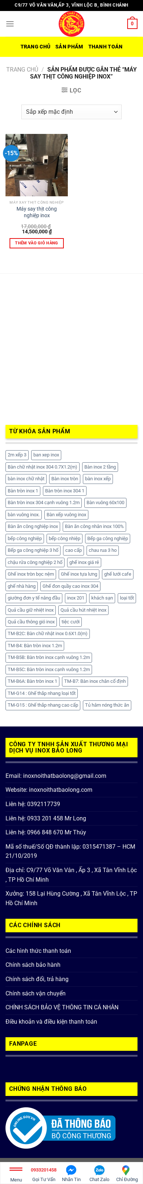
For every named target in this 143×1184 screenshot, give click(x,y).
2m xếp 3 (17, 455)
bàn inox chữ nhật (26, 478)
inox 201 (75, 598)
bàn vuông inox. (24, 514)
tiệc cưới (71, 621)
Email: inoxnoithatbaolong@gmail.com (56, 775)
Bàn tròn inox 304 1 (64, 490)
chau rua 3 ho (103, 550)
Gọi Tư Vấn (43, 1174)
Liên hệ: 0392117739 (33, 804)
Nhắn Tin (71, 1179)
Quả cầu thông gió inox (31, 621)
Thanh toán (105, 47)
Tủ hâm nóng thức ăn (107, 705)
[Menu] (10, 24)
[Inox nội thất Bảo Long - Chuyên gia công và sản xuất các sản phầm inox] (71, 24)
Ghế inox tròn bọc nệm (31, 574)
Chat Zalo (99, 1179)
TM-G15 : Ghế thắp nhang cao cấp (43, 705)
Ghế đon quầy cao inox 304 (70, 586)
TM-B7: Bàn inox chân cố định (95, 681)
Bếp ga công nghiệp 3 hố (33, 550)
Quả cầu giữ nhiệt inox (31, 610)
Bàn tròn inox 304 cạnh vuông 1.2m (44, 502)
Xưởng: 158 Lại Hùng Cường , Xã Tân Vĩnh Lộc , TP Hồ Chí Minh (71, 898)
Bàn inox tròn (64, 478)
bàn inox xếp (98, 478)
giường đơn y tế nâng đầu (34, 598)
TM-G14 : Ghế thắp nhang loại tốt (42, 693)
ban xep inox (46, 455)
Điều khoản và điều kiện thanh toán (51, 1021)
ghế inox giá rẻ (84, 562)
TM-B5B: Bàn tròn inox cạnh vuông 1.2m (49, 657)
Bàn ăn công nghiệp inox (33, 526)
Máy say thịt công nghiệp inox (36, 212)
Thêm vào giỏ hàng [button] (36, 243)
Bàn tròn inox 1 (23, 490)
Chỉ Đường (127, 1179)
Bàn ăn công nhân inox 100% (94, 526)
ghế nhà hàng (22, 586)
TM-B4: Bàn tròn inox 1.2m (35, 645)
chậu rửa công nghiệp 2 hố (35, 562)
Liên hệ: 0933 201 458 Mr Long (46, 818)
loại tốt (127, 598)
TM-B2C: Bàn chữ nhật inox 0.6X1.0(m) (48, 633)
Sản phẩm (69, 47)
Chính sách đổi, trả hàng (37, 979)
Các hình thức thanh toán (38, 950)
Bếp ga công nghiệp (107, 538)
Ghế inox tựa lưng (79, 574)
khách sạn (102, 598)
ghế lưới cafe (117, 574)
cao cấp (73, 550)
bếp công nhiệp (64, 538)
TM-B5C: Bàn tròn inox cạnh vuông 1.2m (49, 669)
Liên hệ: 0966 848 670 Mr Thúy (46, 832)
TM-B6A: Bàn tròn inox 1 (32, 681)
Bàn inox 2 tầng (100, 467)
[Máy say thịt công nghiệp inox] (37, 165)
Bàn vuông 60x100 (105, 502)
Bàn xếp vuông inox (66, 514)
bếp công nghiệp (25, 538)
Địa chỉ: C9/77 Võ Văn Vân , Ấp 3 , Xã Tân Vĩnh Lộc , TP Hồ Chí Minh (71, 875)
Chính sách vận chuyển (36, 993)
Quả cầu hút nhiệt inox (83, 610)
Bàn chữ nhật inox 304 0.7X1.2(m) (42, 467)
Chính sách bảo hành (33, 964)
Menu (16, 1180)
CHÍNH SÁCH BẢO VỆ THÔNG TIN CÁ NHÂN (62, 1007)
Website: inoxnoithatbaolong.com (49, 789)
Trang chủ (36, 47)
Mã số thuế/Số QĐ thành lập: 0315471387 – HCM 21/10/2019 (70, 851)
